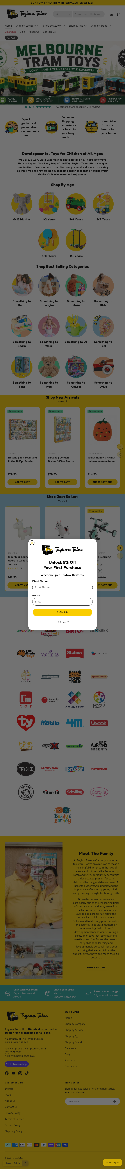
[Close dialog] (32, 543)
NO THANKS (62, 622)
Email (36, 595)
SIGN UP (62, 612)
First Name (40, 581)
